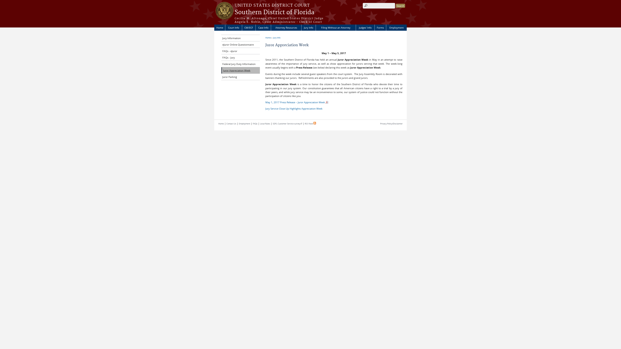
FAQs (255, 123)
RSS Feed (309, 123)
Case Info (263, 27)
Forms (380, 27)
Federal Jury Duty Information (239, 64)
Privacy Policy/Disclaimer (391, 123)
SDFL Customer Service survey (287, 123)
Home (219, 27)
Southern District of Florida (274, 12)
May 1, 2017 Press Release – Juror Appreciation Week (295, 102)
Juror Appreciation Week (236, 70)
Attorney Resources (286, 27)
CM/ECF (248, 27)
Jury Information (231, 38)
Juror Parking (229, 77)
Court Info (233, 27)
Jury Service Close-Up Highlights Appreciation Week (293, 108)
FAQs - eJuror (229, 51)
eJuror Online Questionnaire (238, 44)
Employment (396, 27)
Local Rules (265, 123)
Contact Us (231, 123)
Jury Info (308, 27)
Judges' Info (365, 27)
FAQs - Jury (228, 57)
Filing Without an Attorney (335, 27)
